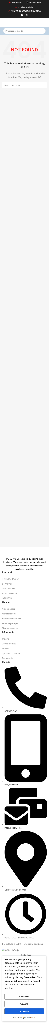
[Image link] (24, 552)
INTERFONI (7, 598)
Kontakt (5, 648)
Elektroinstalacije (10, 628)
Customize (24, 996)
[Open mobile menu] (3, 22)
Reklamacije (7, 658)
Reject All (24, 1004)
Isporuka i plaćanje (11, 653)
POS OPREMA (8, 588)
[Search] (43, 31)
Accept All (24, 1011)
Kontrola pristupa (10, 623)
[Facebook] (22, 15)
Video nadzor (8, 609)
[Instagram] (27, 15)
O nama (5, 639)
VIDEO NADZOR (9, 593)
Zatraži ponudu (9, 643)
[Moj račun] (45, 22)
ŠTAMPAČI (7, 584)
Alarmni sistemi (9, 613)
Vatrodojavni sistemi (11, 618)
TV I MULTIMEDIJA (10, 579)
